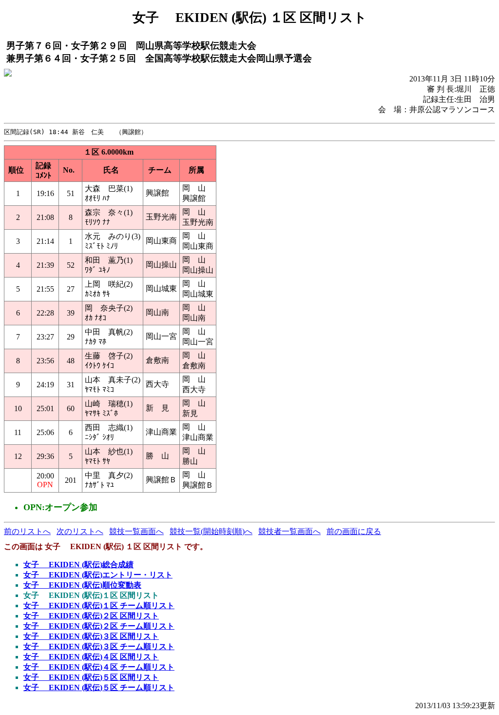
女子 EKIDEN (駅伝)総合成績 (78, 564)
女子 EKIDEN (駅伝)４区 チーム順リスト (98, 667)
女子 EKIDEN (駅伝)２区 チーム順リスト (98, 626)
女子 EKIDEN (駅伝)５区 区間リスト (91, 677)
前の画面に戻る (353, 531)
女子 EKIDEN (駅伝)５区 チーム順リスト (98, 687)
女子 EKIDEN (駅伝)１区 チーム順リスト (98, 605)
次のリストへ (80, 531)
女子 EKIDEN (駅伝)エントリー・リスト (98, 575)
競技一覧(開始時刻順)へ (211, 531)
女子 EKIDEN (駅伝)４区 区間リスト (91, 657)
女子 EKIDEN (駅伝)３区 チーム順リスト (98, 646)
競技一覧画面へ (136, 531)
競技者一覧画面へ (289, 531)
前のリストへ (27, 531)
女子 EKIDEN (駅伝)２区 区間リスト (91, 616)
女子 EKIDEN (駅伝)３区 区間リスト (91, 636)
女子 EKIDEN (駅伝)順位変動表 (82, 585)
